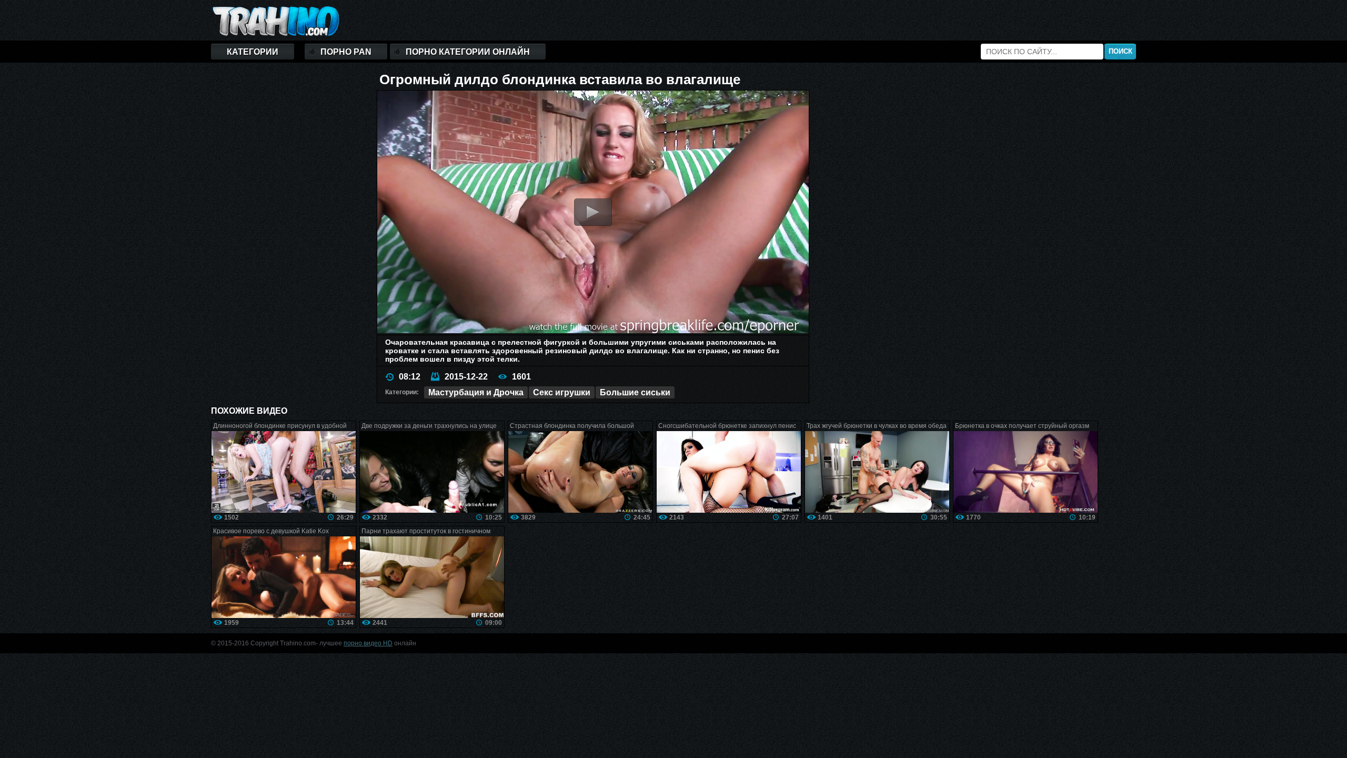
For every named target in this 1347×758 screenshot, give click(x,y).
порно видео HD (368, 643)
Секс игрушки (561, 392)
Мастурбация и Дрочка (476, 392)
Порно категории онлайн (468, 51)
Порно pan (345, 51)
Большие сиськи (635, 392)
